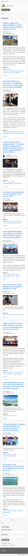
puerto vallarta (6, 276)
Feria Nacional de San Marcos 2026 (12, 222)
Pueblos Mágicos (16, 72)
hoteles (9, 69)
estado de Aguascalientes (9, 455)
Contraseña (4, 534)
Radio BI (14, 510)
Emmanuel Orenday (8, 183)
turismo (4, 69)
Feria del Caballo (16, 133)
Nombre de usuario (6, 529)
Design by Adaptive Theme (22, 554)
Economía (18, 221)
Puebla (17, 274)
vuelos (4, 274)
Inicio (2, 13)
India (4, 314)
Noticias (9, 510)
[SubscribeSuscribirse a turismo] (1, 522)
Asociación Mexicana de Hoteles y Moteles (13, 71)
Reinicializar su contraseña (7, 545)
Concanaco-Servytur (8, 372)
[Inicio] (4, 5)
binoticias (20, 510)
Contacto (3, 550)
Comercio (10, 374)
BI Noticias (10, 5)
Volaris (12, 276)
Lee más (5, 75)
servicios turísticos (7, 454)
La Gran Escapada (18, 372)
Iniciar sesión (4, 1)
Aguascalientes (7, 72)
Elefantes (8, 314)
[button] (5, 10)
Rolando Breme (17, 183)
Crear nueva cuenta (6, 543)
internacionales (20, 314)
